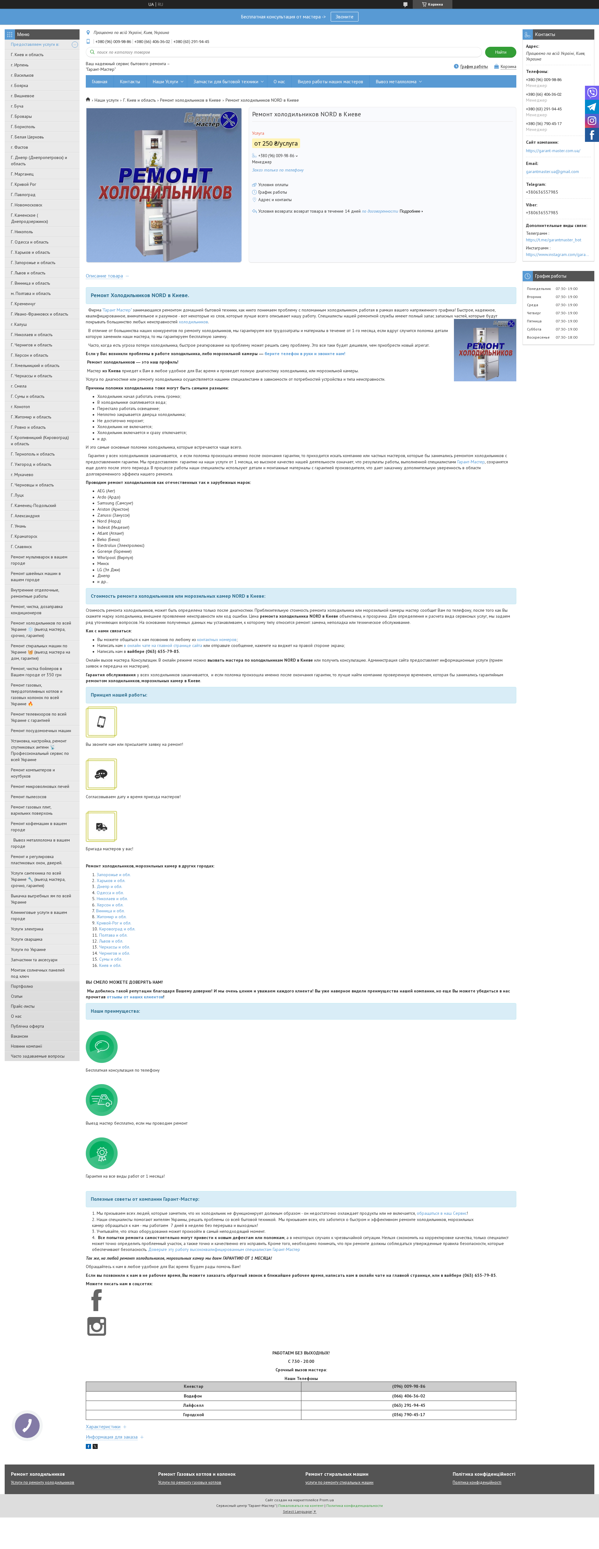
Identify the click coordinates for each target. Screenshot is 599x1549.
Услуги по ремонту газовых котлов (189, 1482)
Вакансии (19, 1036)
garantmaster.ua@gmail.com (552, 171)
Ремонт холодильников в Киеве (190, 100)
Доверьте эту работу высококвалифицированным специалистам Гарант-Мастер (224, 1249)
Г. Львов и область (28, 273)
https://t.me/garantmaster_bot (553, 240)
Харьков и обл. (111, 880)
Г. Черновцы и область (32, 485)
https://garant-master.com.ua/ (553, 150)
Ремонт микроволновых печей (40, 786)
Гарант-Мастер (471, 462)
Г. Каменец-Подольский (33, 505)
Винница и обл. (110, 911)
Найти (500, 52)
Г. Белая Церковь (27, 137)
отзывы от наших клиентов (135, 997)
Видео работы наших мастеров (330, 81)
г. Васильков (22, 75)
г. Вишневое (22, 96)
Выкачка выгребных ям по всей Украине (41, 899)
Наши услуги (107, 100)
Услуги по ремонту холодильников (42, 1482)
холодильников (193, 322)
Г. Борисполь (23, 126)
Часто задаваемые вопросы (38, 1056)
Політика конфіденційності (477, 1482)
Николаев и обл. (112, 898)
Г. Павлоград (23, 194)
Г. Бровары (21, 116)
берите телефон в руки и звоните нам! (305, 353)
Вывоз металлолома (396, 81)
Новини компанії (26, 1046)
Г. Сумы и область (27, 396)
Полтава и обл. (113, 935)
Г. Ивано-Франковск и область (39, 314)
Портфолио (22, 986)
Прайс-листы (23, 1006)
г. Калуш (19, 324)
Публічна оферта (27, 1026)
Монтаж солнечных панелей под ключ (38, 973)
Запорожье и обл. (114, 874)
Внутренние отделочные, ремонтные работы (35, 593)
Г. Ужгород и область (31, 464)
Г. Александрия (25, 516)
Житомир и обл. (112, 916)
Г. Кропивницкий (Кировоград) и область (40, 440)
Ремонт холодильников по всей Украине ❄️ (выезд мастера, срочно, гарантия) (41, 629)
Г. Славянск (21, 546)
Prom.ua (326, 1500)
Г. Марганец (22, 174)
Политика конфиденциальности (354, 1505)
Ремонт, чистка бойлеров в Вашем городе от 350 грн (36, 672)
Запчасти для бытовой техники (225, 81)
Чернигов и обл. (114, 953)
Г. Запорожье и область (33, 262)
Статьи (16, 996)
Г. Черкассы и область (31, 376)
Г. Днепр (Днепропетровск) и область (39, 160)
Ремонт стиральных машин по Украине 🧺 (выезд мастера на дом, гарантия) (40, 652)
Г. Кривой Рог (23, 184)
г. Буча (17, 106)
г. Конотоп (20, 406)
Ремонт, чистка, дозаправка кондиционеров (37, 609)
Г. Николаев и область (31, 334)
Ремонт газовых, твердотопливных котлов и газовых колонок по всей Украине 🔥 (36, 694)
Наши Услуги (165, 81)
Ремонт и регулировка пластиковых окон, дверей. (36, 860)
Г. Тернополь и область (33, 454)
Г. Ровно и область (28, 427)
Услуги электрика (27, 929)
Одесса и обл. (110, 892)
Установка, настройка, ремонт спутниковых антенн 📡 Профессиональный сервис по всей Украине (40, 750)
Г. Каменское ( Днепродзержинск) (29, 218)
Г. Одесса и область (29, 242)
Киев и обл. (110, 965)
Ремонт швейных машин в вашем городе (36, 576)
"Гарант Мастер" (117, 310)
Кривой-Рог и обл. (114, 923)
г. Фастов (19, 147)
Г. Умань (18, 526)
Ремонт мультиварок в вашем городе (39, 560)
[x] (95, 1447)
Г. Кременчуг (23, 303)
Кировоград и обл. (117, 929)
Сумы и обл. (110, 959)
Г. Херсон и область (29, 355)
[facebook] (88, 1447)
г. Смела (19, 386)
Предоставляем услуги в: (35, 44)
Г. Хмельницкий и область (35, 365)
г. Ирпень (19, 65)
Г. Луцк (17, 495)
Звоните (344, 16)
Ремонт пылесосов (28, 796)
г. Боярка (19, 85)
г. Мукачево (22, 474)
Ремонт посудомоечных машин (41, 730)
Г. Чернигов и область (31, 345)
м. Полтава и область (31, 293)
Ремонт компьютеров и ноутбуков (33, 773)
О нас (16, 1016)
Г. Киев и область (27, 54)
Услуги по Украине (28, 949)
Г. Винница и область (30, 283)
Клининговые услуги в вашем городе (39, 915)
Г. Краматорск (24, 536)
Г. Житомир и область (31, 417)
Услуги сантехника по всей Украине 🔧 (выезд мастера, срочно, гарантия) (38, 879)
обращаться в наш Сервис (442, 1213)
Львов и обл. (111, 941)
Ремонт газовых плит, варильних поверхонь (31, 810)
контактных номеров (216, 639)
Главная (99, 81)
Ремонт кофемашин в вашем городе (39, 826)
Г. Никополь (22, 231)
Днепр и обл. (109, 886)
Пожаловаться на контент (301, 1505)
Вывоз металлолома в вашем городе (40, 843)
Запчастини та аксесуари (34, 960)
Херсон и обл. (110, 905)
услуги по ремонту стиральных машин (339, 1482)
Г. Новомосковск (26, 205)
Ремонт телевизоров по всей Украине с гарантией (38, 717)
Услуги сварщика (26, 939)
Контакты (130, 81)
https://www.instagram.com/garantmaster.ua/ (558, 254)
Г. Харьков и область (30, 252)
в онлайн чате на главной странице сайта (163, 645)
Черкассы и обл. (114, 947)
